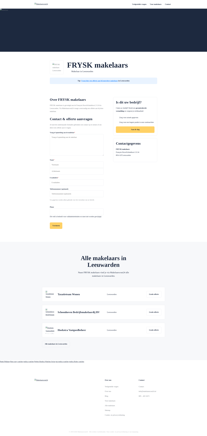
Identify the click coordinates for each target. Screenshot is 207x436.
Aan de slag (135, 129)
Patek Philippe (5, 362)
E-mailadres (54, 178)
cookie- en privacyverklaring (119, 432)
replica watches (28, 362)
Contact (168, 4)
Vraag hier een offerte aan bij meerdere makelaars (99, 81)
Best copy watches (16, 362)
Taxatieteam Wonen (69, 294)
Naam (52, 160)
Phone (52, 207)
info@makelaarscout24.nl (147, 391)
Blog (106, 396)
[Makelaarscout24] (46, 4)
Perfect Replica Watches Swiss (44, 362)
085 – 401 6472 (144, 396)
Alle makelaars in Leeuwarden (56, 344)
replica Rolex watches (76, 362)
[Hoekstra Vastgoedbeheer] (50, 330)
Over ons (108, 391)
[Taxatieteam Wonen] (50, 294)
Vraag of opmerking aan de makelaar (62, 132)
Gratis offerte (154, 294)
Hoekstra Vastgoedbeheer (72, 330)
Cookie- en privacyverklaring (115, 415)
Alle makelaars (110, 405)
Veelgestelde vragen (139, 4)
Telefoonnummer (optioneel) (59, 189)
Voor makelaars (156, 4)
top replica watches (62, 362)
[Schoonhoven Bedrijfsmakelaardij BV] (50, 312)
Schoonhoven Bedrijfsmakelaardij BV (79, 312)
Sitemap (107, 410)
